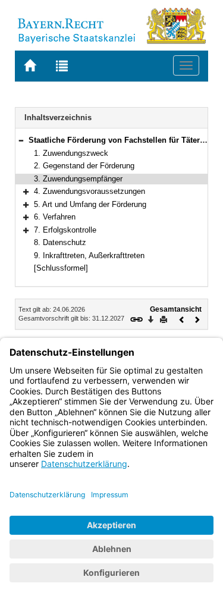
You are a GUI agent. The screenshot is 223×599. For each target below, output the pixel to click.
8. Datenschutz (60, 242)
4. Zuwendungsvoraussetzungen (89, 191)
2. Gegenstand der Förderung (84, 165)
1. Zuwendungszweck (71, 153)
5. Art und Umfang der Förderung (90, 204)
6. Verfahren (55, 216)
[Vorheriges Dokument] (182, 318)
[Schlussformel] (61, 268)
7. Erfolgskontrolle (65, 229)
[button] (21, 140)
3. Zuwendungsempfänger (78, 178)
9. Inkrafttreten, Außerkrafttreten (89, 255)
